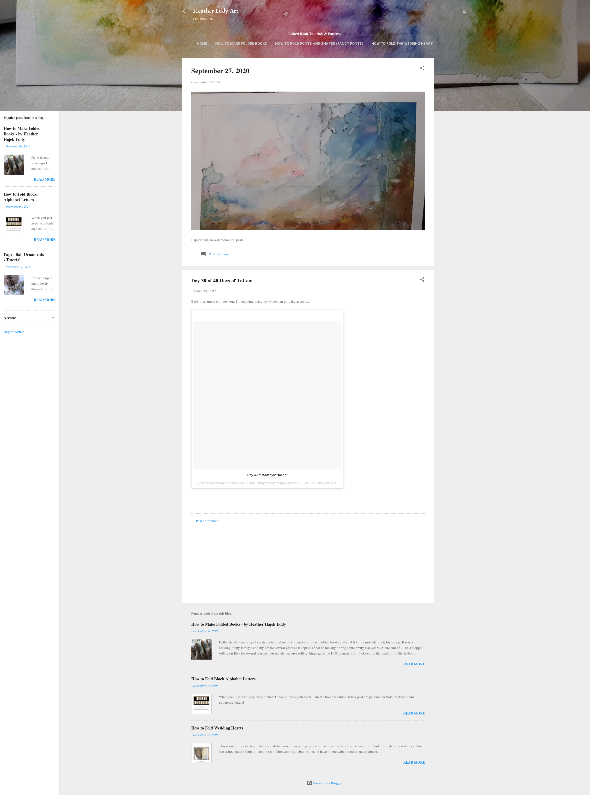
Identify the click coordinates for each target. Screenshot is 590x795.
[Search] (464, 13)
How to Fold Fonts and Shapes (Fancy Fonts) (319, 44)
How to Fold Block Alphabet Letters (223, 679)
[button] (422, 68)
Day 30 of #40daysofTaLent (267, 475)
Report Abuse (14, 331)
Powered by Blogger (327, 783)
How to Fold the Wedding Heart (402, 44)
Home (202, 44)
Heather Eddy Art (215, 11)
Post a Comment (207, 520)
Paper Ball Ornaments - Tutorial (24, 257)
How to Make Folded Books (241, 44)
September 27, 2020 (220, 70)
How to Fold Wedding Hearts (217, 728)
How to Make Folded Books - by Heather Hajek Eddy (238, 624)
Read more (414, 663)
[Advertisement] (452, 131)
